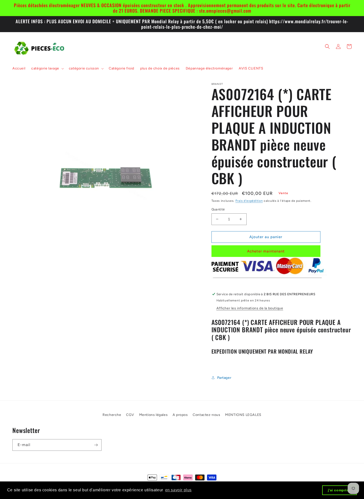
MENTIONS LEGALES (243, 415)
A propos (180, 415)
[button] (47, 68)
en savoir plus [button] (178, 490)
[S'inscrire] (95, 445)
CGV (130, 415)
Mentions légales (153, 415)
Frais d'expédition (249, 201)
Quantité (218, 209)
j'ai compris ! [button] (339, 490)
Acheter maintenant (266, 251)
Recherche (112, 415)
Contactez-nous (206, 415)
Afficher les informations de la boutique (249, 308)
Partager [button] (224, 378)
